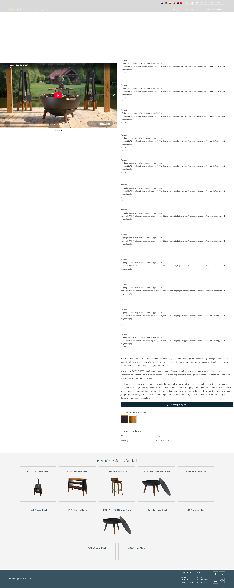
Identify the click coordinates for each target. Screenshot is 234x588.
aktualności (187, 583)
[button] (55, 130)
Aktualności (195, 10)
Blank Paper (222, 587)
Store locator (208, 10)
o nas (183, 577)
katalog (185, 580)
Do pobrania (202, 580)
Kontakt (220, 10)
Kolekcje (174, 10)
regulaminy (202, 583)
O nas (183, 10)
